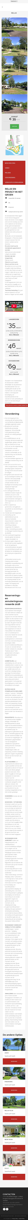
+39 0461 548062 (15, 1202)
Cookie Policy (22, 1218)
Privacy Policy (15, 1218)
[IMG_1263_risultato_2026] (14, 46)
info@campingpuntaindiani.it (14, 1204)
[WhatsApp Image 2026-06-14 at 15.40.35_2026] (14, 84)
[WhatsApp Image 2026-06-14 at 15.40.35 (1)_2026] (14, 104)
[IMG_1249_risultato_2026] (14, 27)
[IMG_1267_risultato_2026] (14, 65)
